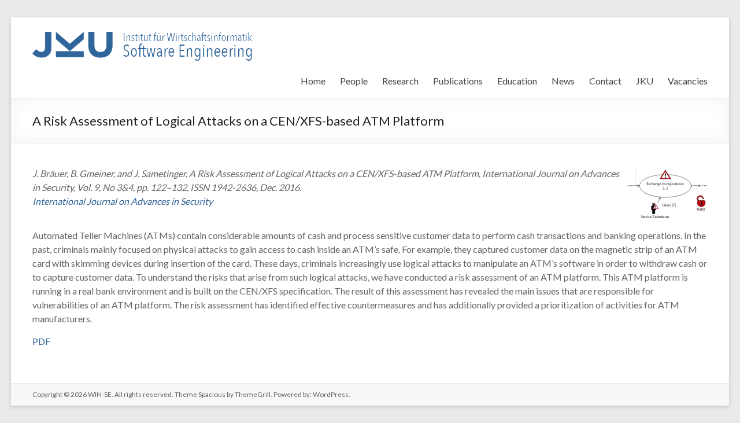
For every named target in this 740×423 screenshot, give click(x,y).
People (354, 80)
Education (517, 80)
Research (400, 80)
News (563, 80)
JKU (644, 80)
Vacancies (688, 80)
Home (313, 80)
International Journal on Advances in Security (122, 201)
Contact (605, 80)
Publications (458, 80)
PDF (41, 341)
